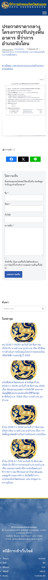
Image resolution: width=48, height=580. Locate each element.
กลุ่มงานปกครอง (8, 52)
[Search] (43, 308)
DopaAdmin (19, 49)
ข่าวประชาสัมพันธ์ (21, 52)
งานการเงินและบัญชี (36, 52)
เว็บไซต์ (8, 215)
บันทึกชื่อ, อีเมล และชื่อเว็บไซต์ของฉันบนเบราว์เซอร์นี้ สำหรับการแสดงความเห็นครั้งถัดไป (23, 265)
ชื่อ (7, 193)
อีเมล (7, 204)
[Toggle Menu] (44, 13)
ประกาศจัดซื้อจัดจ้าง (9, 55)
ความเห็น (9, 225)
